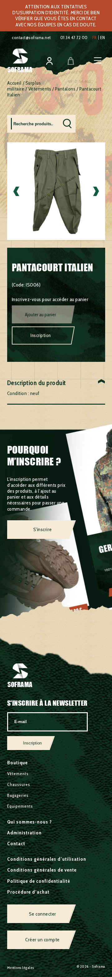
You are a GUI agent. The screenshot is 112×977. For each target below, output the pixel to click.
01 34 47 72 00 (74, 37)
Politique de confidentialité (38, 881)
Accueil (14, 83)
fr (94, 37)
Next (96, 191)
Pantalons (65, 89)
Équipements (20, 806)
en (102, 37)
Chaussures (18, 784)
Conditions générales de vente (42, 870)
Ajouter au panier (40, 315)
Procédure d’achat (28, 892)
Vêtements (39, 89)
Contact (16, 843)
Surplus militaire (24, 86)
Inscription (40, 335)
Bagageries (18, 795)
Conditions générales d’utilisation (46, 859)
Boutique (17, 763)
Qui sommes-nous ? (29, 822)
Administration (24, 833)
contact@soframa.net (31, 37)
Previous (16, 191)
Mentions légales (20, 967)
